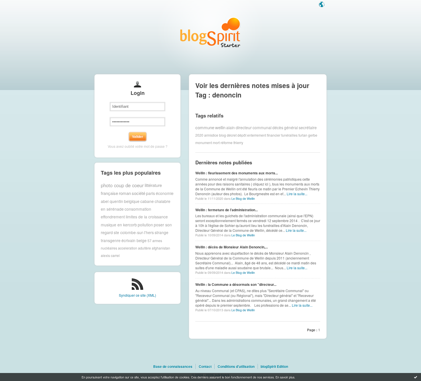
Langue (322, 4)
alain (230, 127)
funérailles (289, 135)
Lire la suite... (297, 193)
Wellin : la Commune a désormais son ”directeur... (235, 284)
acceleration (127, 248)
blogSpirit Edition (274, 366)
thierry (238, 142)
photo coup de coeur (122, 185)
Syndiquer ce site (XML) (137, 295)
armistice (211, 135)
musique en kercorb (119, 225)
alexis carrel (110, 255)
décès (277, 127)
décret (232, 135)
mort (216, 142)
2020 (199, 135)
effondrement (113, 217)
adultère (144, 248)
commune (204, 127)
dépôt (241, 135)
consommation (138, 209)
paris (150, 193)
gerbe (312, 135)
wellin (220, 127)
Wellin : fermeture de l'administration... (226, 209)
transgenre (111, 240)
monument (203, 142)
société (138, 193)
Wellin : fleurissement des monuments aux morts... (236, 172)
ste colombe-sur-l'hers (134, 232)
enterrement (256, 135)
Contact (205, 366)
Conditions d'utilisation (236, 366)
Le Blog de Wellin (243, 198)
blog (222, 135)
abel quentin (112, 201)
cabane (147, 201)
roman (125, 193)
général (291, 127)
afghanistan (161, 248)
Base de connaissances (172, 366)
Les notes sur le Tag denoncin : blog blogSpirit (210, 32)
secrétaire (308, 127)
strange (161, 232)
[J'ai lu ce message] (415, 377)
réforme (227, 142)
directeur (244, 127)
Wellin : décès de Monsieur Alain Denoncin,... (231, 247)
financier (273, 135)
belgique (131, 201)
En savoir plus (285, 377)
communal (262, 127)
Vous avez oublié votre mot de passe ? (138, 146)
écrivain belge (134, 240)
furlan (302, 135)
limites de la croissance (147, 217)
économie (165, 193)
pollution (145, 225)
